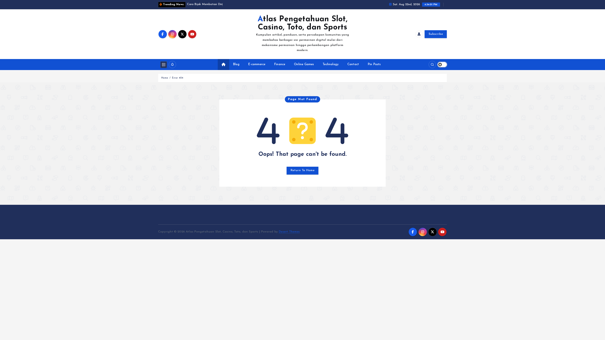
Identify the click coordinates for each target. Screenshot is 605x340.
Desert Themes (289, 231)
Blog (236, 64)
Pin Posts (374, 64)
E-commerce (256, 64)
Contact (353, 64)
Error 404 (177, 78)
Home (164, 78)
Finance (279, 64)
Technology (331, 64)
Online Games (304, 64)
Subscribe (436, 34)
